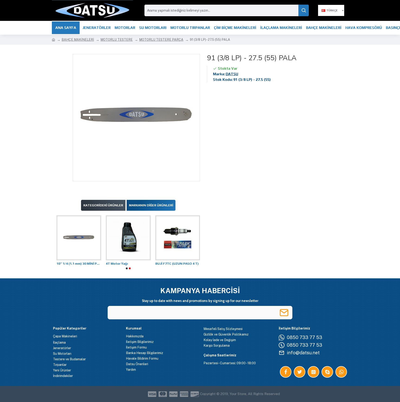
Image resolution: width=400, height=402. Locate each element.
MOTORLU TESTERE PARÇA (161, 39)
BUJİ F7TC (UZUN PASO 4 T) (177, 263)
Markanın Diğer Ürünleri (151, 205)
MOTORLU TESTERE (116, 39)
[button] (127, 268)
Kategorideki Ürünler (103, 205)
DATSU (232, 74)
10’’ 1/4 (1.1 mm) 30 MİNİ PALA (78, 263)
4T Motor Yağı (117, 263)
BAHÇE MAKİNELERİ (78, 39)
